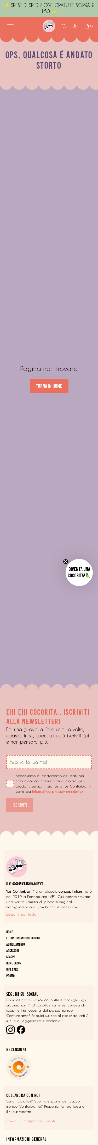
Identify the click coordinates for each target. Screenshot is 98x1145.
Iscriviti (20, 805)
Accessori (12, 951)
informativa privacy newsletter (57, 791)
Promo (10, 976)
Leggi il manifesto (21, 914)
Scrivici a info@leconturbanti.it (32, 1121)
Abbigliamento (15, 944)
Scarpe (10, 957)
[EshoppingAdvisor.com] (49, 1067)
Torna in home (49, 386)
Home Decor (13, 963)
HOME (9, 932)
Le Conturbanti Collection (23, 938)
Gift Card (12, 969)
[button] (79, 572)
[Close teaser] (65, 561)
